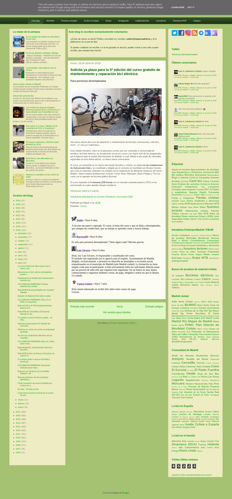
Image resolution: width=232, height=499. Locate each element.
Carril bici (196, 181)
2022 (18, 215)
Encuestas (214, 192)
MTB (187, 203)
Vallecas (206, 339)
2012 (18, 430)
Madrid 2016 (200, 318)
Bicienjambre (201, 175)
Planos (108, 21)
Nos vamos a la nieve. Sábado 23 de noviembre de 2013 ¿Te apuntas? (41, 127)
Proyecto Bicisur (179, 254)
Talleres (194, 219)
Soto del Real (187, 395)
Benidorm (209, 412)
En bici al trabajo (91, 21)
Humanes (175, 377)
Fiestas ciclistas (207, 197)
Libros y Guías (178, 204)
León (180, 419)
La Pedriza (203, 377)
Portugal (175, 451)
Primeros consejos (69, 21)
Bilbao (216, 412)
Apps (174, 172)
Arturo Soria (207, 302)
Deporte (194, 192)
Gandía (192, 417)
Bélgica (203, 441)
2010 (18, 438)
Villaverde (215, 339)
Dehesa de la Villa (194, 310)
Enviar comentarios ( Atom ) (123, 323)
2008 (18, 445)
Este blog (36, 21)
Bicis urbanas (187, 279)
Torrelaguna (214, 395)
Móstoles (190, 384)
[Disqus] (116, 254)
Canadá (210, 441)
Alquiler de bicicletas (181, 170)
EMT (206, 311)
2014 (18, 423)
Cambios (197, 279)
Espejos (175, 282)
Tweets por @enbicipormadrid (184, 54)
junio (20, 255)
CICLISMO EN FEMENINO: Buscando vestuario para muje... (34, 366)
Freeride (176, 201)
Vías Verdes (177, 427)
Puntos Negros (195, 254)
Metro (216, 321)
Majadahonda (193, 380)
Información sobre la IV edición (84, 191)
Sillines (216, 285)
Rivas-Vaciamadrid (196, 389)
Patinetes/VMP (179, 21)
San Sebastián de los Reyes (193, 392)
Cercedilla (188, 362)
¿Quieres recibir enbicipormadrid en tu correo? (192, 475)
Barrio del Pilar (178, 305)
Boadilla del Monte (198, 359)
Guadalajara (214, 417)
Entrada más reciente (82, 306)
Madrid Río (180, 321)
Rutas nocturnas (190, 216)
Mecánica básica (189, 285)
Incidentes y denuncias (207, 201)
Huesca (175, 419)
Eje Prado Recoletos (194, 313)
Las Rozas (213, 376)
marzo (21, 400)
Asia (184, 441)
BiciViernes (203, 238)
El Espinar (184, 417)
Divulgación (123, 21)
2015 (18, 419)
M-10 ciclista (188, 318)
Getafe (192, 373)
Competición (213, 187)
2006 (18, 452)
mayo (20, 259)
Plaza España (205, 334)
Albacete (175, 412)
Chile (216, 441)
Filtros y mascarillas (186, 282)
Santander (185, 421)
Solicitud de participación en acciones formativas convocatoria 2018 (101, 197)
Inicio (120, 306)
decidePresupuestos (182, 341)
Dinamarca (180, 444)
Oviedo (204, 419)
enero (21, 407)
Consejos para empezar (184, 189)
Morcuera (179, 383)
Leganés (179, 379)
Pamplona (211, 419)
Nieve (196, 207)
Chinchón (201, 363)
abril (20, 263)
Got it (191, 7)
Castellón (208, 414)
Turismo (206, 219)
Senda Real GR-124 (186, 339)
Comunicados (213, 240)
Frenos (201, 282)
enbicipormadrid (180, 261)
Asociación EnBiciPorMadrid (201, 235)
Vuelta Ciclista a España (202, 424)
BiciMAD (50, 21)
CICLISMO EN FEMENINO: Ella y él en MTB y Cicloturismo (34, 301)
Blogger (125, 493)
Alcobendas (203, 355)
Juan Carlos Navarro (187, 134)
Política (176, 213)
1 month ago (194, 77)
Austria (197, 441)
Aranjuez (179, 358)
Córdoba (176, 417)
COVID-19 (194, 178)
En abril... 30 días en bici (28, 389)
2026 (18, 201)
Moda (190, 207)
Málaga (192, 419)
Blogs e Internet (180, 177)
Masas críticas (180, 207)
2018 (18, 230)
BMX (217, 172)
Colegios (197, 21)
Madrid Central (212, 318)
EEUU (193, 444)
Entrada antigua (154, 306)
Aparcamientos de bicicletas (205, 169)
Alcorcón (214, 355)
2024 (18, 208)
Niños (203, 207)
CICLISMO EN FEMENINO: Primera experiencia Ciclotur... (33, 285)
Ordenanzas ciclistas (198, 210)
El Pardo (213, 313)
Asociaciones (209, 172)
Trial (200, 219)
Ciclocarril (178, 186)
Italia (182, 447)
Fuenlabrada (179, 373)
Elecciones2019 (192, 316)
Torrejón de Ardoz (201, 395)
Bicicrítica (189, 175)
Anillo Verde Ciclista (183, 301)
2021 (18, 219)
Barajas (216, 302)
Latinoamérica (193, 447)
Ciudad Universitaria (209, 308)
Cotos (215, 366)
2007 (18, 449)
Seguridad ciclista (181, 219)
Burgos (175, 414)
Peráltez (175, 252)
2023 (18, 212)
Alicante (183, 412)
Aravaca (197, 302)
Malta (204, 447)
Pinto (216, 383)
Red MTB (204, 213)
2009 (18, 441)
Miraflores (205, 380)
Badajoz (190, 412)
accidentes (214, 219)
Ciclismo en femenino (209, 184)
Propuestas (213, 251)
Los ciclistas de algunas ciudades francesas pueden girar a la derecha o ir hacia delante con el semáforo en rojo (43, 109)
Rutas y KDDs (206, 216)
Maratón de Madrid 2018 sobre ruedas (34, 296)
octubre (21, 241)
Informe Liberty (177, 249)
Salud (216, 216)
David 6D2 (183, 96)
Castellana (185, 308)
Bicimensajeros (213, 175)
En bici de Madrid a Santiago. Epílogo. (42, 53)
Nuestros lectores (196, 248)
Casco (206, 181)
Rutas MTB (200, 257)
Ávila (193, 427)
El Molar (190, 370)
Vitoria (182, 425)
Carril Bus (185, 181)
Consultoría (161, 21)
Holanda (213, 444)
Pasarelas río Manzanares (205, 331)
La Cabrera (193, 377)
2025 (18, 204)
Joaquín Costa (213, 316)
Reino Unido (188, 450)
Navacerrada (202, 383)
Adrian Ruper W (185, 84)
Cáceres (215, 414)
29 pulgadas (178, 276)
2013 (18, 427)
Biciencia (215, 238)
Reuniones (187, 258)
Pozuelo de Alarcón (199, 386)
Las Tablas (177, 318)
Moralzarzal (214, 380)
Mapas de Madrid (200, 321)
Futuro (183, 201)
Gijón (198, 417)
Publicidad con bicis (189, 214)
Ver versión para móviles (117, 312)
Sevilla (202, 421)
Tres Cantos (187, 397)
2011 (18, 434)
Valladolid (175, 425)
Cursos (83, 206)
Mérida (198, 419)
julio (20, 252)
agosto (21, 248)
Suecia (199, 451)
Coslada (206, 366)
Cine (204, 187)
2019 (18, 226)
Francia (203, 444)
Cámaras (215, 279)
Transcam (176, 397)
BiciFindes (191, 238)
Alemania (177, 441)
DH (211, 189)
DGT (207, 189)
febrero (21, 403)
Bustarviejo (215, 359)
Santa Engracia (212, 337)
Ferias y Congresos (184, 198)
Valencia (215, 421)
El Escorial (179, 370)
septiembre (23, 244)
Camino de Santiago (191, 414)
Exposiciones (188, 195)
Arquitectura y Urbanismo (190, 172)
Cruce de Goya (199, 243)
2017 (18, 412)
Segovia (194, 421)
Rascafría (182, 389)
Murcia (186, 419)
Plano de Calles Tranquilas (193, 252)
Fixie (196, 282)
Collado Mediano (212, 363)
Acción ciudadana (181, 235)
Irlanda (175, 447)
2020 (18, 223)
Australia (191, 441)
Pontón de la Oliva (180, 387)
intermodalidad (177, 222)
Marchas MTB (212, 203)
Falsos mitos (200, 195)
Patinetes (215, 211)
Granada (205, 417)
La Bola (183, 376)
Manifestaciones (197, 204)
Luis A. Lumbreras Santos (190, 71)
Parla (211, 384)
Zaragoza (186, 427)
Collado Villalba (179, 367)
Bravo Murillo (203, 305)
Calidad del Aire (142, 21)
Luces (207, 282)
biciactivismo (214, 258)
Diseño (204, 192)
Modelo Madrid (178, 325)
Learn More (177, 7)
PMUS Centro (213, 249)
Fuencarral (203, 316)
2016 (18, 415)
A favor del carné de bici (23, 96)
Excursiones (177, 195)
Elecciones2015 (212, 243)
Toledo (208, 421)
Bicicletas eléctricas (199, 275)
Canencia (176, 363)
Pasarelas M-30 (185, 332)
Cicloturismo (193, 186)
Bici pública (178, 175)
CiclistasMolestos (197, 240)
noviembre (23, 237)
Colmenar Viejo (194, 366)
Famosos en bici (212, 195)
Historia (190, 201)
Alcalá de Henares (184, 355)
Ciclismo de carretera (189, 184)
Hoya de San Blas (208, 373)
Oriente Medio (213, 447)
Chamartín (194, 308)
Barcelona (199, 411)
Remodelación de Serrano (192, 337)
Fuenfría (213, 370)
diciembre (22, 233)
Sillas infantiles (206, 285)
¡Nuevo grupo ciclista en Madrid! (27, 84)
